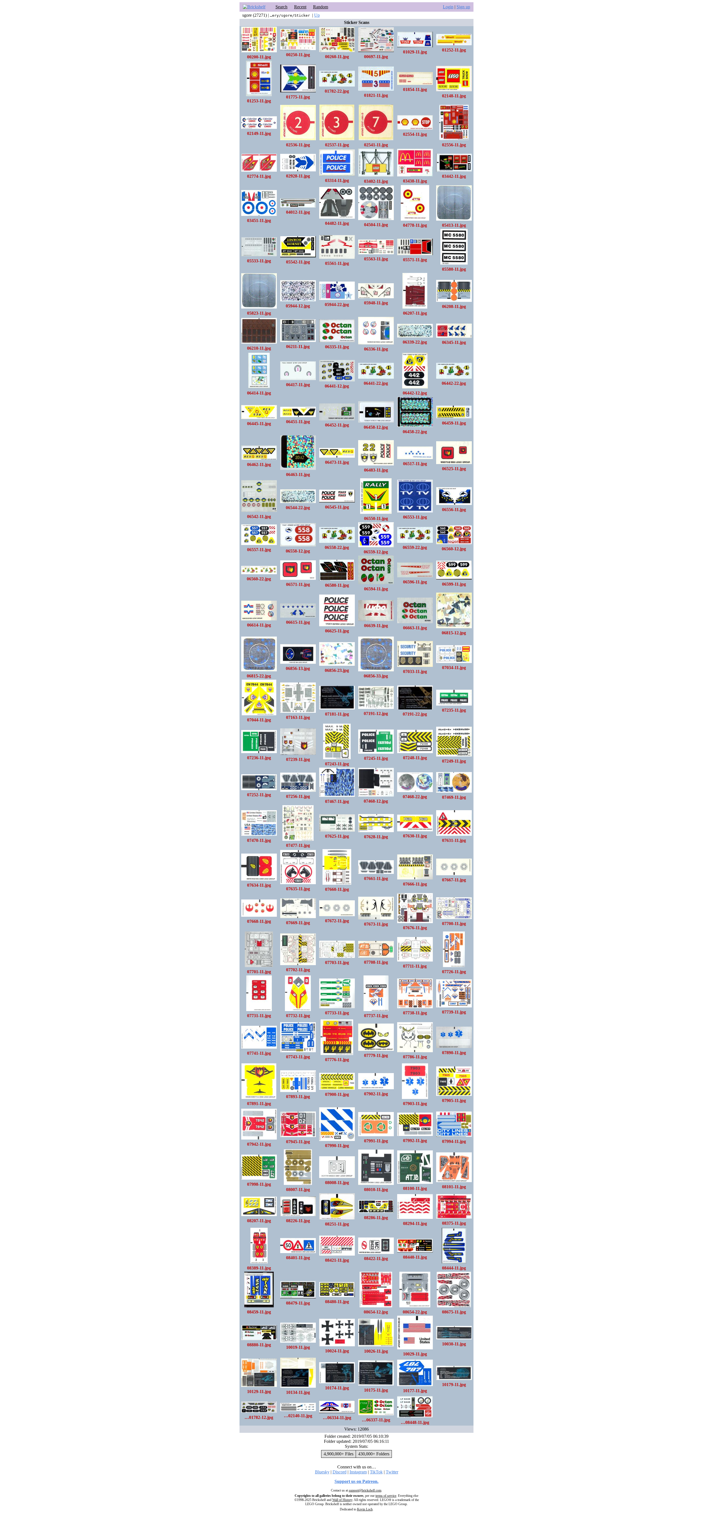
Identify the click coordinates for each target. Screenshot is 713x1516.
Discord (339, 1472)
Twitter (392, 1472)
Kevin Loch (365, 1509)
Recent (300, 6)
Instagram (358, 1472)
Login (448, 6)
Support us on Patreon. (356, 1481)
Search (281, 6)
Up (317, 15)
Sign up (463, 6)
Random (320, 6)
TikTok (376, 1472)
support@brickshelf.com (365, 1490)
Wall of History (342, 1500)
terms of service (385, 1496)
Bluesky (322, 1472)
